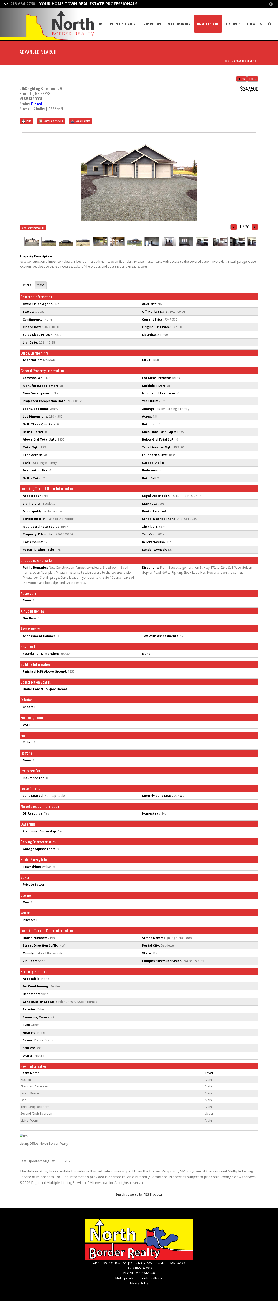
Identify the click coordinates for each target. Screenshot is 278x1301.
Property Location (122, 24)
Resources (233, 24)
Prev (242, 78)
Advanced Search (208, 24)
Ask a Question (82, 121)
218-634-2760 (22, 3)
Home (100, 24)
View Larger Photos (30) (33, 228)
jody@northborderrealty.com (144, 1278)
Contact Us (254, 24)
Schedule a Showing (53, 121)
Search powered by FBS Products (139, 1194)
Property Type (151, 24)
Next (251, 78)
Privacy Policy (139, 1283)
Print (28, 121)
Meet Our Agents (179, 24)
